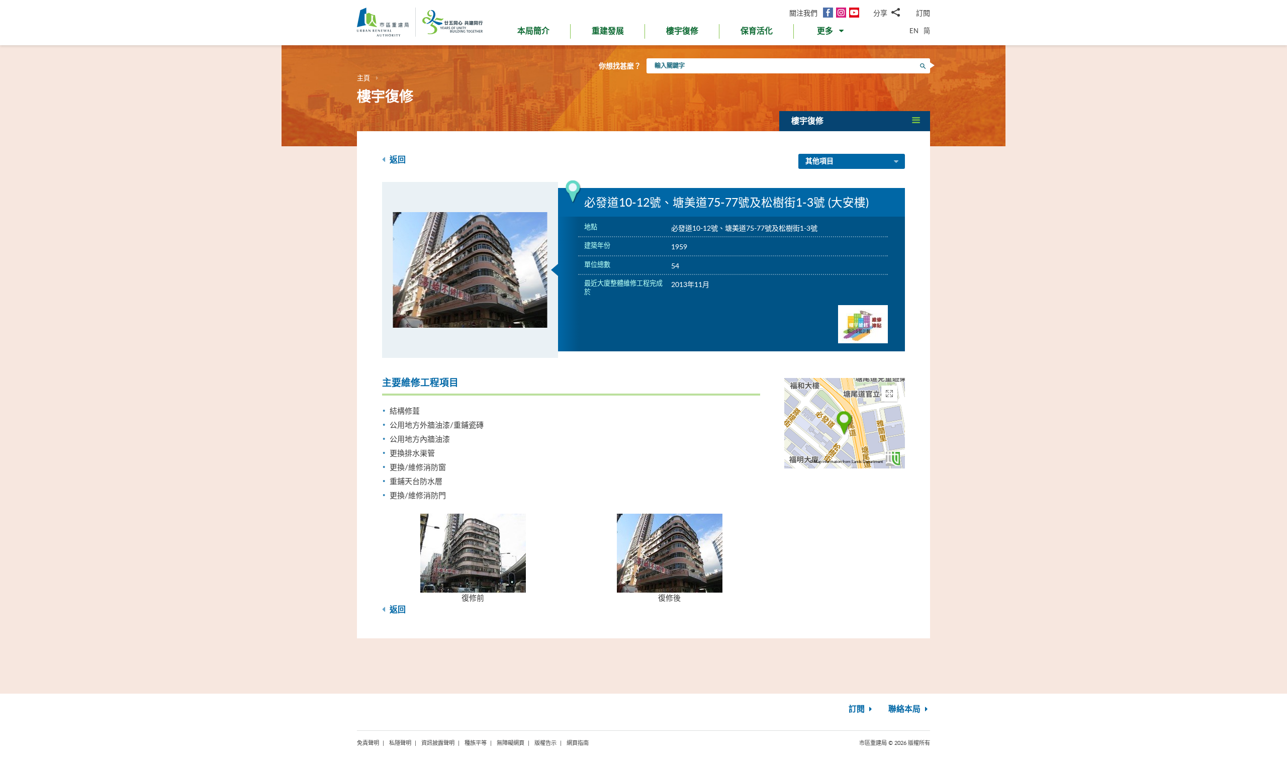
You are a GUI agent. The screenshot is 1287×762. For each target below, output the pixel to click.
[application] (844, 423)
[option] (470, 270)
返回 (397, 160)
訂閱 (923, 13)
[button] (831, 33)
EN (913, 30)
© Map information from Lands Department (846, 461)
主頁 (363, 77)
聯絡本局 (905, 709)
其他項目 (819, 161)
